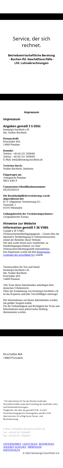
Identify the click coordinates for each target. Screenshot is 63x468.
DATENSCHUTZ (11, 450)
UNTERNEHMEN (12, 444)
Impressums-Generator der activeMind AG (26, 253)
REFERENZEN (46, 444)
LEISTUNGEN (30, 444)
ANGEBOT (8, 447)
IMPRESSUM (34, 447)
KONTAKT (20, 447)
